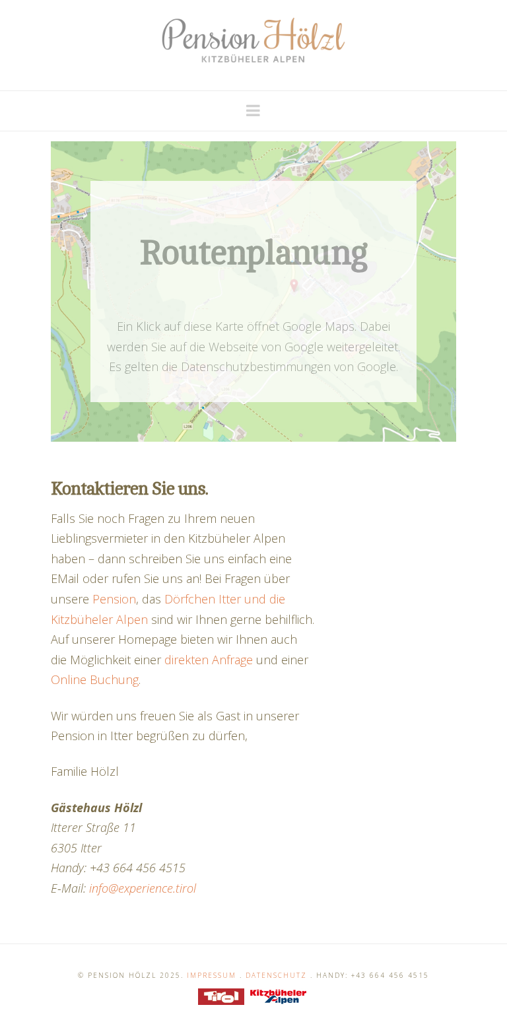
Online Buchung (95, 679)
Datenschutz (276, 975)
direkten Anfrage (208, 660)
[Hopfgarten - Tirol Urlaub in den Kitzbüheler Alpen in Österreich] (253, 40)
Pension (114, 599)
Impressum (211, 975)
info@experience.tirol (142, 888)
